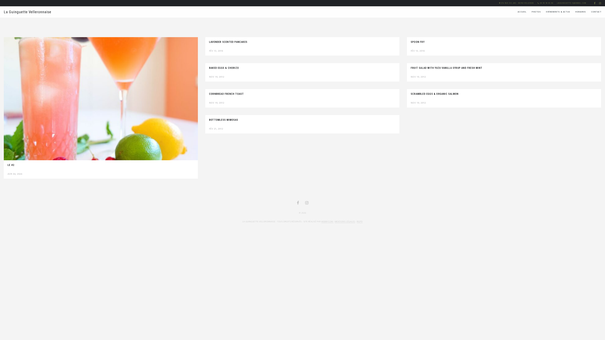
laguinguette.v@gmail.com (571, 3)
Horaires (580, 12)
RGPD (360, 221)
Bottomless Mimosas (223, 119)
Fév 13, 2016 (216, 50)
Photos (536, 12)
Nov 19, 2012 (216, 76)
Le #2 (11, 165)
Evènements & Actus (558, 12)
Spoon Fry (418, 41)
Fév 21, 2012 (216, 128)
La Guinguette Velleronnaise (27, 12)
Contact (596, 12)
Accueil (522, 12)
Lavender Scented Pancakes (228, 41)
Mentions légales (345, 221)
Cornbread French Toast (226, 93)
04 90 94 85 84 (546, 3)
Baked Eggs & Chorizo (224, 67)
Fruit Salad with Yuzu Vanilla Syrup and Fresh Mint (446, 67)
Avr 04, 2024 (15, 173)
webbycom (327, 221)
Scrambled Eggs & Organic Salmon (434, 93)
